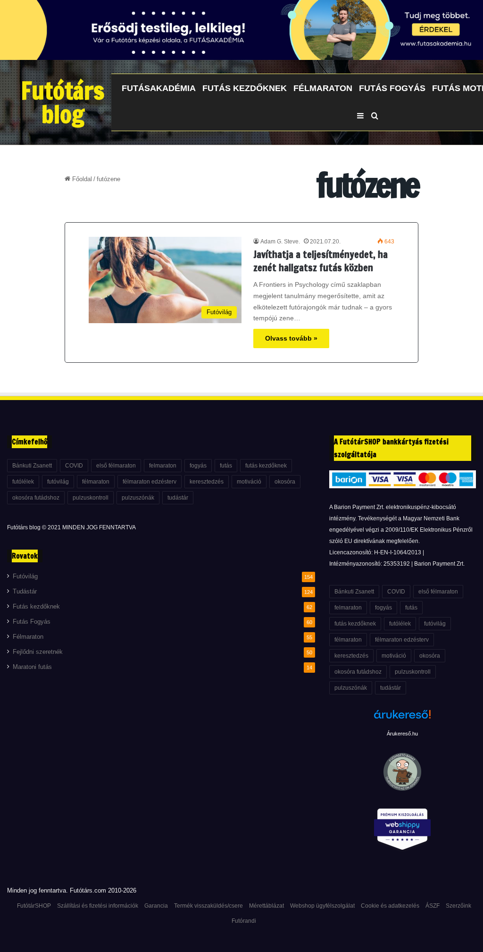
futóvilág (58, 481)
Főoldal (81, 179)
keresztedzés (207, 481)
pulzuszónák (138, 497)
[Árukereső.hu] (402, 719)
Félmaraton (322, 88)
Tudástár (25, 591)
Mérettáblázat (266, 905)
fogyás (198, 465)
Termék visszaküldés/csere (208, 905)
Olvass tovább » (291, 338)
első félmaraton (116, 465)
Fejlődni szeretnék (38, 652)
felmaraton (162, 465)
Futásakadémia (159, 88)
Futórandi (244, 921)
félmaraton (95, 481)
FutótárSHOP (34, 905)
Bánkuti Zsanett (32, 465)
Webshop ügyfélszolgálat (322, 905)
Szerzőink (458, 905)
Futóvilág (25, 576)
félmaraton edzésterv (149, 481)
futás (226, 465)
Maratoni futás (32, 667)
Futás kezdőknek (244, 88)
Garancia (156, 905)
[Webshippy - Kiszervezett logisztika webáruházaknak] (402, 831)
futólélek (23, 481)
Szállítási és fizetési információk (97, 905)
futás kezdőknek (266, 465)
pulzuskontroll (90, 497)
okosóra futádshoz (35, 497)
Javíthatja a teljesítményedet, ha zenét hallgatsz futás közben (320, 261)
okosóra (285, 481)
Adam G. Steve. (280, 241)
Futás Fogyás (392, 88)
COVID (74, 465)
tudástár (177, 497)
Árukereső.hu (402, 733)
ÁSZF (432, 905)
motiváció (249, 481)
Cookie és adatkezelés (390, 905)
